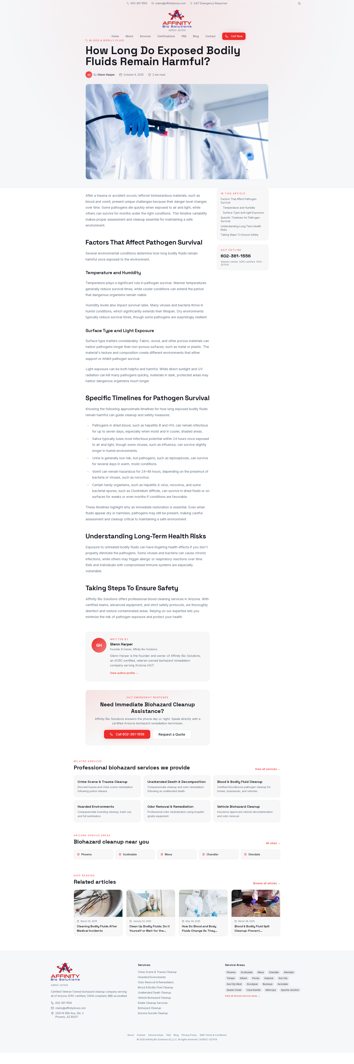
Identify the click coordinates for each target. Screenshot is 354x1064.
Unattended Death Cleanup (154, 992)
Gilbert (243, 978)
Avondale (283, 984)
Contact (210, 36)
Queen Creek (234, 990)
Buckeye (268, 984)
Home (115, 36)
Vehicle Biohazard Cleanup (154, 997)
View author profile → (124, 672)
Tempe (231, 978)
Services (145, 36)
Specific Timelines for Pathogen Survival (240, 219)
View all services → (267, 769)
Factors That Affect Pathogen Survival (238, 200)
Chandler (274, 972)
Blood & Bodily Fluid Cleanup (155, 987)
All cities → (273, 843)
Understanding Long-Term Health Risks (241, 228)
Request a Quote (172, 734)
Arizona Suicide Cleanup (153, 1013)
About (129, 36)
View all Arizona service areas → (242, 995)
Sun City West (234, 984)
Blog (196, 36)
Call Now (237, 36)
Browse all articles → (266, 883)
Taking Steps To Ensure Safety (239, 234)
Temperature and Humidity (239, 207)
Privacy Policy (189, 1035)
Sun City (283, 978)
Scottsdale (247, 972)
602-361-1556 (139, 3)
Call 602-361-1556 (130, 734)
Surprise (268, 978)
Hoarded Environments (152, 977)
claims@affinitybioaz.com (170, 3)
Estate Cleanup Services (153, 1002)
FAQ (184, 36)
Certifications (166, 36)
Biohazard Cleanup (149, 1008)
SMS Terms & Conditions (213, 1035)
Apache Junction (290, 990)
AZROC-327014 (59, 985)
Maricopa (271, 990)
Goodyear (252, 984)
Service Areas (235, 965)
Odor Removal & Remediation (156, 982)
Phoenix (231, 972)
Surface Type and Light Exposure (243, 212)
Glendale (289, 972)
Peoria (255, 978)
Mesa (261, 972)
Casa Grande (254, 990)
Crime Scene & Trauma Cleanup (157, 971)
